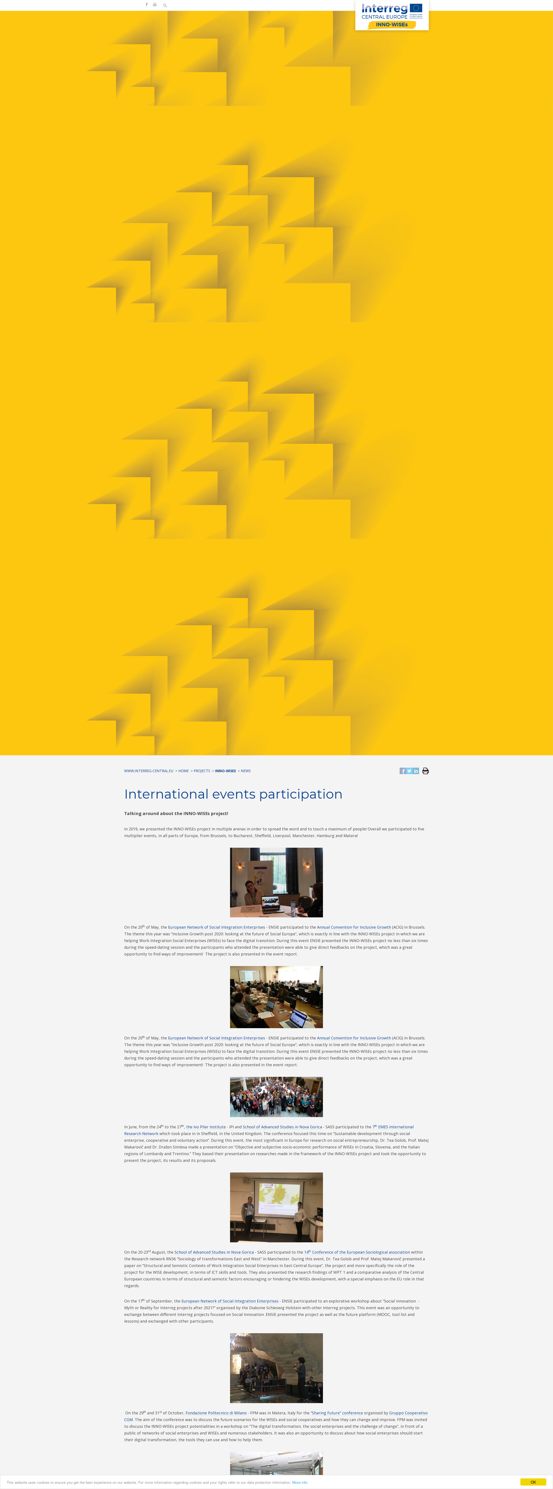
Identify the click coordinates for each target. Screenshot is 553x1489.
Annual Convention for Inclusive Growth (354, 927)
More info (299, 1482)
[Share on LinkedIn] (416, 771)
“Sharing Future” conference (337, 1412)
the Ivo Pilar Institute (206, 1126)
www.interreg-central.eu (148, 771)
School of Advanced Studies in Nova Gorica (282, 1126)
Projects (202, 771)
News (246, 771)
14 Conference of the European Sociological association (357, 1252)
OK (533, 1482)
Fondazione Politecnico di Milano (216, 1412)
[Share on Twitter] (409, 771)
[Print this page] (424, 771)
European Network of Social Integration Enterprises (216, 927)
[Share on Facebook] (403, 771)
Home (183, 771)
